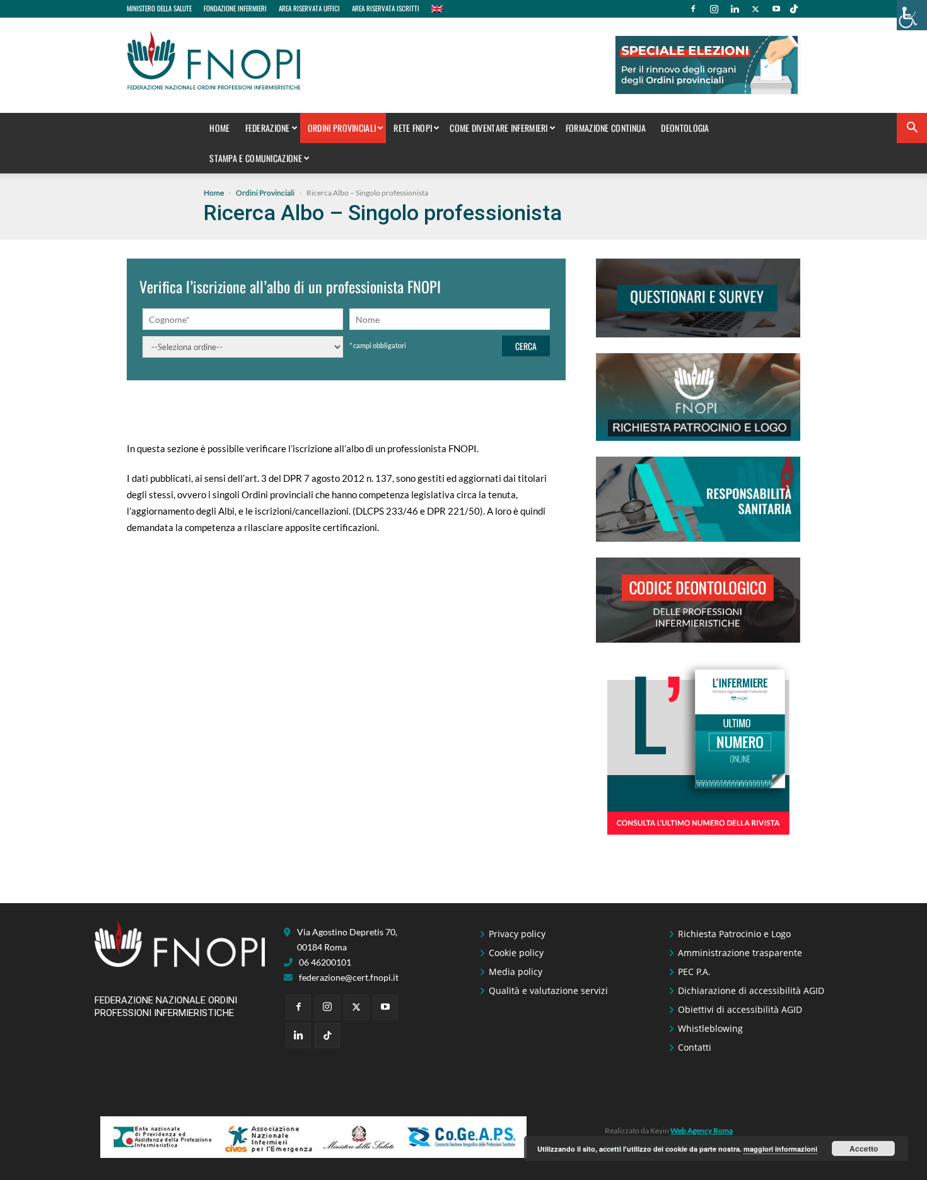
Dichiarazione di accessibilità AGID (751, 990)
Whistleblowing (710, 1028)
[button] (912, 129)
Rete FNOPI (413, 127)
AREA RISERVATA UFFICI (309, 8)
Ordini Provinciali (342, 127)
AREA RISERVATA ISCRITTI (385, 8)
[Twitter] (755, 9)
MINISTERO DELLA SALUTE (159, 8)
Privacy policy (517, 934)
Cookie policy (516, 953)
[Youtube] (776, 9)
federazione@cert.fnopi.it (349, 977)
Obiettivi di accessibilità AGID (740, 1009)
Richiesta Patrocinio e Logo (734, 934)
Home (219, 127)
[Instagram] (713, 9)
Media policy (515, 972)
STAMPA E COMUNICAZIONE (255, 158)
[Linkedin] (734, 9)
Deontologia (685, 127)
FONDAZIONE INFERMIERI (235, 8)
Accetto (863, 1148)
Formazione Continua (606, 127)
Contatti (694, 1047)
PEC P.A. (694, 972)
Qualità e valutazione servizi (548, 990)
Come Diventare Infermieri (499, 127)
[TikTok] (794, 9)
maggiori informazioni (780, 1149)
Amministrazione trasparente (740, 953)
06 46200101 (325, 962)
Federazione (267, 127)
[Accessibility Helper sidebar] (912, 15)
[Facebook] (693, 9)
